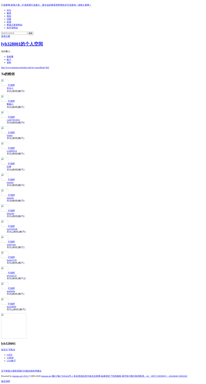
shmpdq (10, 198)
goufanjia (11, 291)
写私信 (11, 349)
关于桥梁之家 (8, 371)
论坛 (9, 10)
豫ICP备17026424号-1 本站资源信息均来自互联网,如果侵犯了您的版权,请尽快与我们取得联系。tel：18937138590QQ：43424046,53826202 (119, 376)
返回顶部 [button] (5, 381)
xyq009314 (12, 151)
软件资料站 (12, 28)
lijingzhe (10, 213)
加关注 (4, 349)
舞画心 (10, 104)
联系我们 (19, 371)
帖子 (9, 59)
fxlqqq (9, 135)
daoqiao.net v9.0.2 (20, 376)
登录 (3, 36)
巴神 (9, 166)
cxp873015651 (13, 120)
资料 (9, 62)
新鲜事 (10, 56)
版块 (9, 13)
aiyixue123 (12, 275)
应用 (9, 22)
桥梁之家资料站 (14, 25)
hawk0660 (11, 306)
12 (12, 231)
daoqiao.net (46, 376)
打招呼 (11, 85)
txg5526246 (12, 229)
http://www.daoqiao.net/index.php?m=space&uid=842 (25, 67)
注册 (8, 36)
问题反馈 (28, 371)
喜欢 (9, 16)
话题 (9, 19)
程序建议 (37, 371)
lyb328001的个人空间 (22, 43)
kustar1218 (12, 260)
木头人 (10, 88)
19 (24, 278)
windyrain (11, 244)
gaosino (10, 182)
